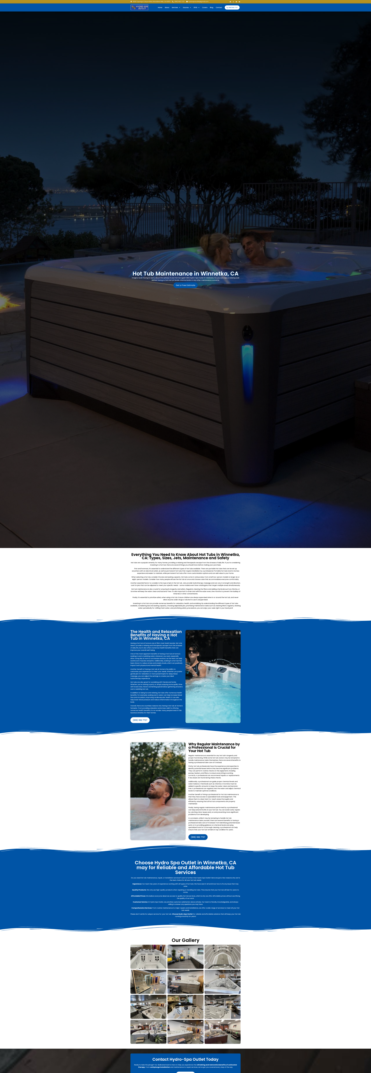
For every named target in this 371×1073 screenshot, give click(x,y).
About (167, 7)
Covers (204, 7)
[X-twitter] (233, 1)
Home (160, 7)
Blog (211, 7)
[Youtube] (236, 1)
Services (175, 7)
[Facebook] (230, 1)
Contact (219, 7)
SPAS (195, 7)
